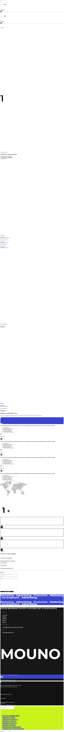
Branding (3, 157)
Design (5, 156)
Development (9, 156)
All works (2, 156)
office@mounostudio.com (6, 568)
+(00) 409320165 (3, 698)
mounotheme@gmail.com (6, 694)
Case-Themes (14, 704)
